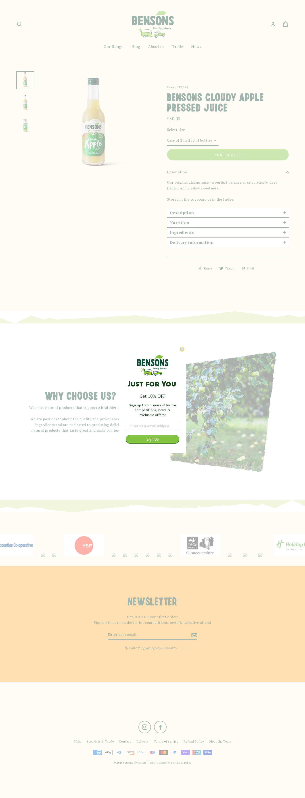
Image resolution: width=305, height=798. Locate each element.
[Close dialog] (182, 349)
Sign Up (152, 439)
